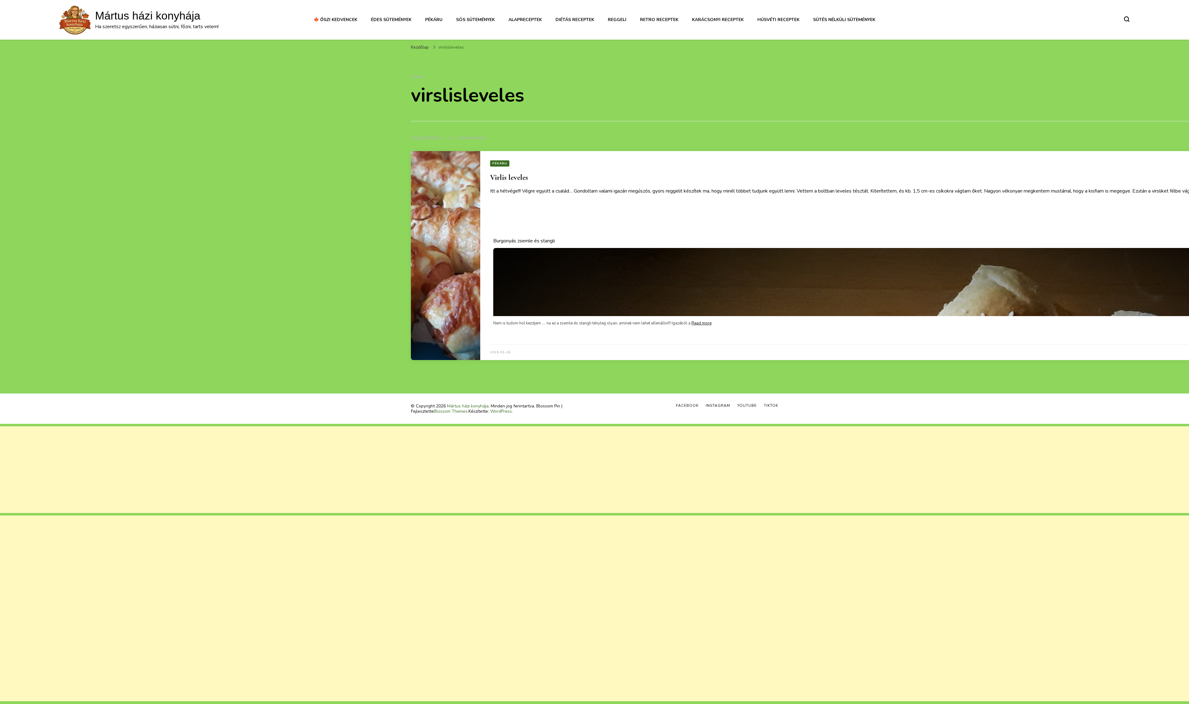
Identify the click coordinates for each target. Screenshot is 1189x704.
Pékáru (433, 20)
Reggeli (617, 20)
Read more (701, 323)
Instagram (718, 405)
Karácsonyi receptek (718, 20)
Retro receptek (659, 20)
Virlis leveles (509, 177)
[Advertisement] (186, 469)
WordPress (501, 411)
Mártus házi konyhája (147, 15)
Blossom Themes (451, 411)
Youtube (747, 405)
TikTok (771, 405)
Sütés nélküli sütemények (844, 20)
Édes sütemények (391, 20)
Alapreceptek (525, 20)
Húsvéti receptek (778, 20)
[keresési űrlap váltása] (1127, 19)
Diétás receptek (574, 20)
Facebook (687, 405)
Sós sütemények (475, 20)
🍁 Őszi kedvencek (335, 20)
